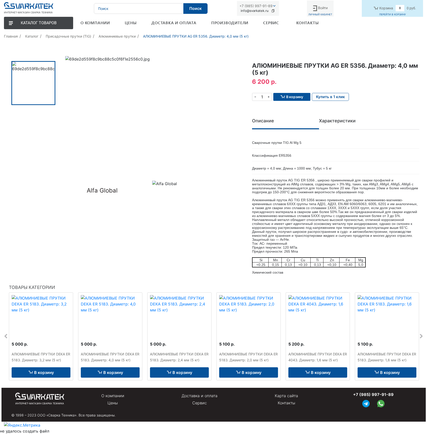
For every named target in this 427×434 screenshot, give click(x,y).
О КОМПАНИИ (95, 22)
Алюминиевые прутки (117, 36)
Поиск (195, 8)
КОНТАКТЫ (307, 22)
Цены (112, 402)
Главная (11, 36)
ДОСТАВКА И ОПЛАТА (173, 22)
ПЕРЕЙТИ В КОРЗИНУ (392, 14)
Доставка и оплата (199, 395)
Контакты (286, 402)
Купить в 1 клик (330, 96)
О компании (112, 395)
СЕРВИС (271, 22)
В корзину (44, 372)
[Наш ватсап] (380, 403)
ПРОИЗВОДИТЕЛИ (229, 22)
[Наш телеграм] (366, 403)
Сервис (199, 402)
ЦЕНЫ (131, 22)
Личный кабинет (320, 14)
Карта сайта (286, 395)
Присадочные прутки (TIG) (68, 36)
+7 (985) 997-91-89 (256, 6)
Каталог (31, 36)
